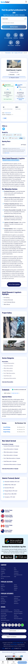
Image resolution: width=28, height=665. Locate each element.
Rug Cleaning (3, 601)
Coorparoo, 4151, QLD (10, 497)
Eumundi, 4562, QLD (9, 487)
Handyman (17, 45)
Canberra (2, 590)
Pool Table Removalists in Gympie (12, 458)
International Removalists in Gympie (12, 464)
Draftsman (16, 598)
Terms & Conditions (4, 610)
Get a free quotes (14, 284)
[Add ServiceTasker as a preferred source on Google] (14, 541)
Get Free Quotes (13, 630)
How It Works (3, 613)
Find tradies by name (18, 574)
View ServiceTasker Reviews (20, 99)
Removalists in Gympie (7, 444)
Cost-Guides (3, 569)
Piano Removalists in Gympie (11, 455)
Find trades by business (5, 576)
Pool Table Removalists (9, 373)
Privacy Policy (16, 610)
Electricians (16, 603)
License (15, 615)
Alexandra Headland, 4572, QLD (12, 481)
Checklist (2, 571)
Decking (2, 598)
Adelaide (15, 588)
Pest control (11, 45)
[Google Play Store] (21, 557)
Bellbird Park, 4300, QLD (10, 484)
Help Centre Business (18, 618)
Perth (2, 588)
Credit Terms (3, 616)
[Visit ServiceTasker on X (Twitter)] (9, 625)
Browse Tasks (3, 618)
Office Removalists (8, 368)
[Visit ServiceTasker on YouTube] (19, 625)
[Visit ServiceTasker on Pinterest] (6, 625)
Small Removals (7, 375)
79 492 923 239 (7, 112)
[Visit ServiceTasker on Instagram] (12, 625)
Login (15, 576)
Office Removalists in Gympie (11, 452)
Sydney (15, 584)
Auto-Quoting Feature (18, 611)
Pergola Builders (17, 596)
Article (15, 569)
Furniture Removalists (9, 363)
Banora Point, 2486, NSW (10, 494)
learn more (7, 152)
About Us (2, 567)
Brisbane (15, 586)
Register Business (13, 663)
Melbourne (3, 586)
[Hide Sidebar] (26, 2)
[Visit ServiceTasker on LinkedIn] (16, 625)
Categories (3, 573)
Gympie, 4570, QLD (18, 52)
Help (2, 574)
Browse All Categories (18, 613)
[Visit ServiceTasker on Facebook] (3, 625)
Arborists (15, 38)
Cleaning (21, 38)
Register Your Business (12, 636)
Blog (15, 567)
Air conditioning (8, 38)
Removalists (8, 52)
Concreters (3, 603)
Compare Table (4, 615)
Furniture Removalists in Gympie (11, 446)
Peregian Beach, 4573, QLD (11, 490)
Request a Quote (15, 77)
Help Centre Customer (5, 620)
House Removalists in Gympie (11, 449)
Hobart (15, 590)
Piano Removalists (8, 370)
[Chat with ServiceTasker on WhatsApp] (22, 625)
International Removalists (10, 378)
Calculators (16, 573)
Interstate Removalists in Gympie (10, 468)
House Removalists (8, 365)
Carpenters (3, 600)
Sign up (2, 578)
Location (2, 584)
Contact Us (16, 571)
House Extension (4, 596)
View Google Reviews (8, 99)
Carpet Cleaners (17, 600)
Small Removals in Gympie (10, 461)
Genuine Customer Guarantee (6, 611)
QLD (12, 52)
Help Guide (16, 616)
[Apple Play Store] (7, 557)
